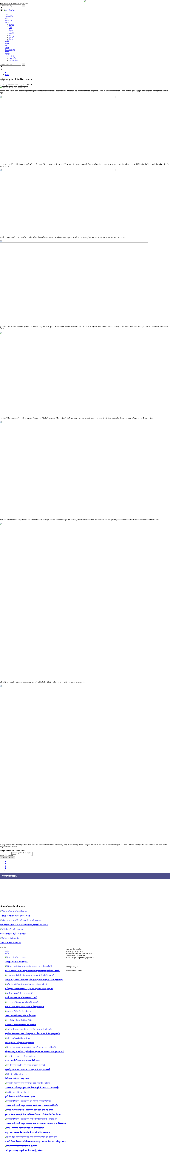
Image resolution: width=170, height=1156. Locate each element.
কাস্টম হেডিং (5, 855)
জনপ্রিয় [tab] (7, 953)
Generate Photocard (7, 857)
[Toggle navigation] (1, 10)
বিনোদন (7, 75)
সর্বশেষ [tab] (7, 951)
